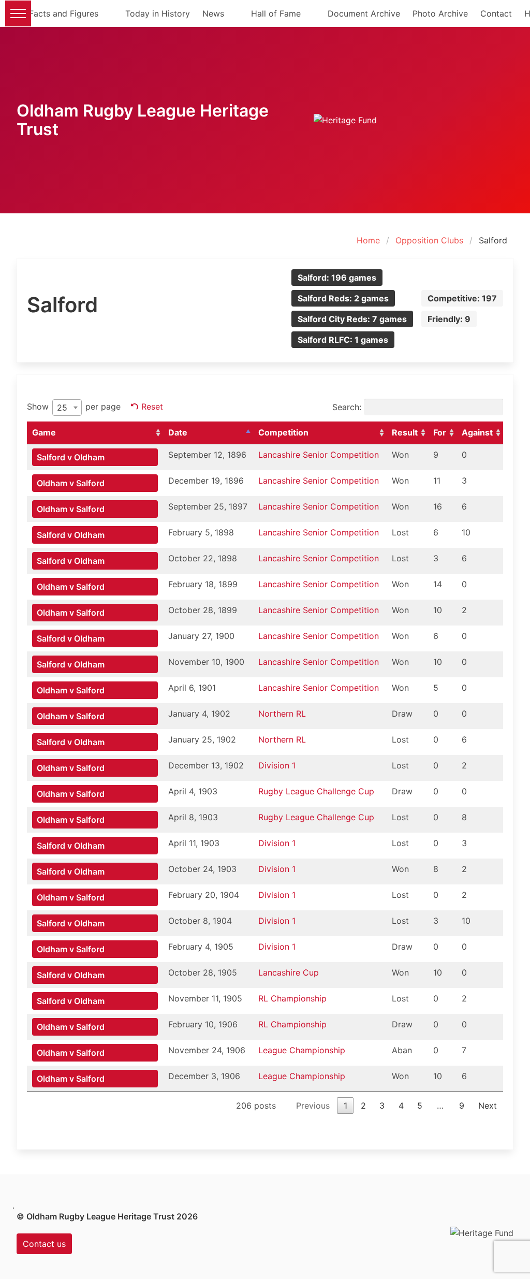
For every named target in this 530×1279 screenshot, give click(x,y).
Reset (152, 406)
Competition (283, 432)
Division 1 (277, 765)
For (439, 432)
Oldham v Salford (71, 483)
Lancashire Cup (288, 972)
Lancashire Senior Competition (318, 454)
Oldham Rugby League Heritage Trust (143, 119)
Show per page (74, 407)
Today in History (157, 13)
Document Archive (364, 13)
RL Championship (292, 998)
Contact (496, 13)
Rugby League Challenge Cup (316, 791)
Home (368, 240)
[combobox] (67, 407)
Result (405, 432)
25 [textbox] (62, 407)
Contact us (44, 1244)
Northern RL (282, 713)
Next (487, 1105)
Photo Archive (440, 13)
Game (44, 432)
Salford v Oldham (71, 457)
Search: (346, 407)
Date (177, 432)
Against (477, 432)
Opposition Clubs (429, 240)
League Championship (301, 1050)
